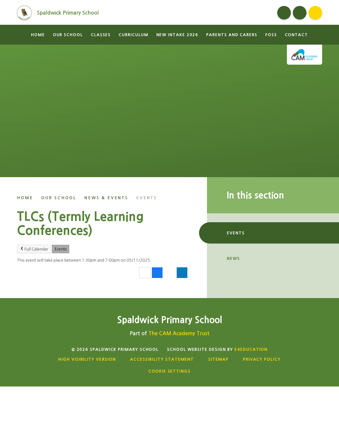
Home (25, 198)
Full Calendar (36, 249)
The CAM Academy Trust (178, 333)
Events (146, 198)
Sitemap (218, 359)
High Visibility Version (87, 359)
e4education (251, 349)
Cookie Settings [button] (169, 371)
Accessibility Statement (162, 359)
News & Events (106, 198)
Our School (58, 198)
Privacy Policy (262, 359)
